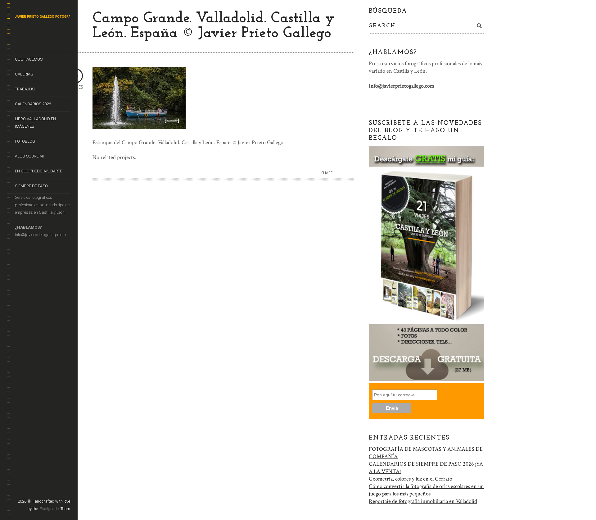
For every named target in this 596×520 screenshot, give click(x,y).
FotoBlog (25, 141)
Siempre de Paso (31, 186)
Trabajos (24, 89)
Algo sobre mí (29, 156)
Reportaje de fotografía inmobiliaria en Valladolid (423, 501)
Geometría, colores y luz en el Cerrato (410, 478)
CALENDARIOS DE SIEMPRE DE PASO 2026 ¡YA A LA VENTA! (426, 467)
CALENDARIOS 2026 (33, 104)
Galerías (24, 74)
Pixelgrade (49, 508)
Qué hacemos (29, 59)
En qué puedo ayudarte (38, 171)
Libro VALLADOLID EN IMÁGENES (35, 122)
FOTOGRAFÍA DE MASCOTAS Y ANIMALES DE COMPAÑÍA (426, 452)
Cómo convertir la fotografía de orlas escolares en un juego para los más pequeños (426, 490)
